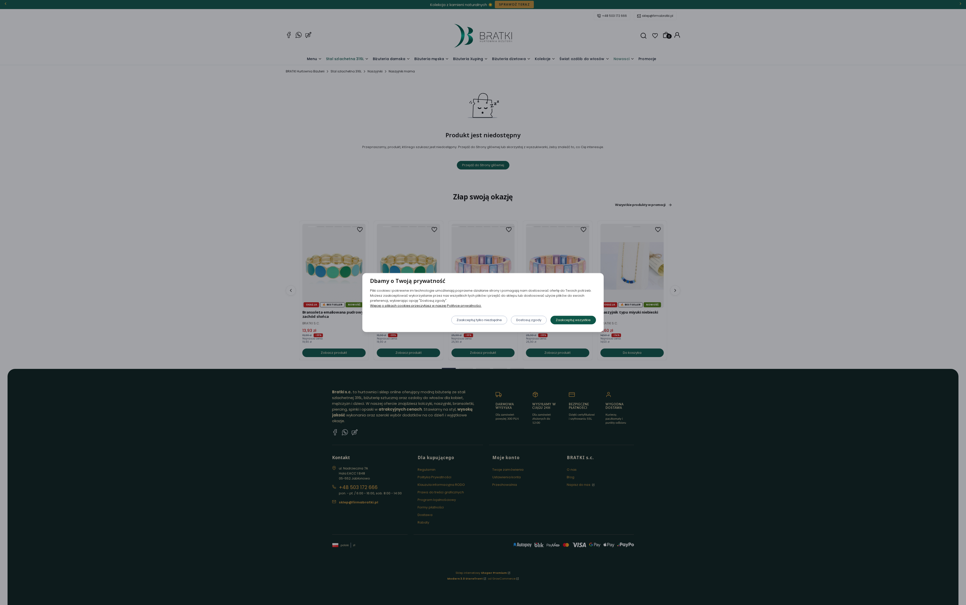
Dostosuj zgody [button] (528, 319)
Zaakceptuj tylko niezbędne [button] (479, 319)
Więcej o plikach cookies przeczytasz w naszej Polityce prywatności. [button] (425, 305)
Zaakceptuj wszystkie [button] (573, 319)
